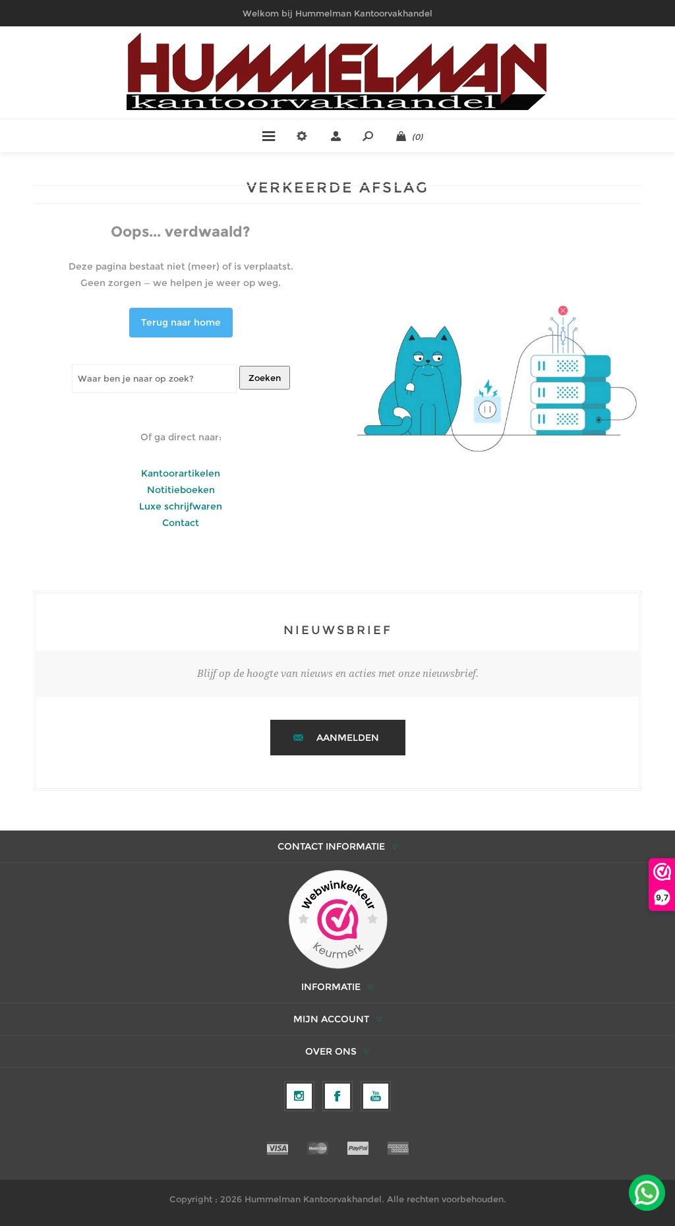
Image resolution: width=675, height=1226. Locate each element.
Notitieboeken (181, 490)
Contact (180, 523)
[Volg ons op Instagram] (299, 1096)
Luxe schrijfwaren (180, 506)
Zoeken (265, 377)
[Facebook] (337, 1096)
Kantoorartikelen (180, 473)
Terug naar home (181, 322)
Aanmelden (347, 738)
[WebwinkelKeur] (338, 920)
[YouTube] (375, 1096)
